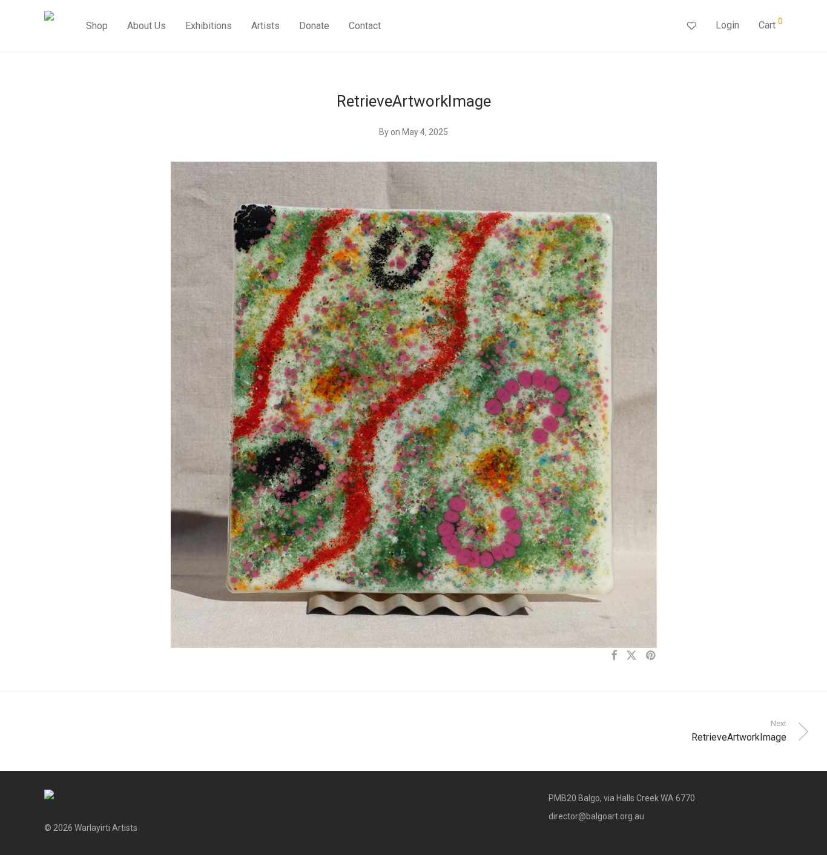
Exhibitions (208, 25)
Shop (97, 25)
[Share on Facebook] (614, 656)
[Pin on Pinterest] (651, 656)
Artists (265, 25)
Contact (365, 25)
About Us (146, 25)
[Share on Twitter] (631, 656)
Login (727, 25)
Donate (314, 25)
